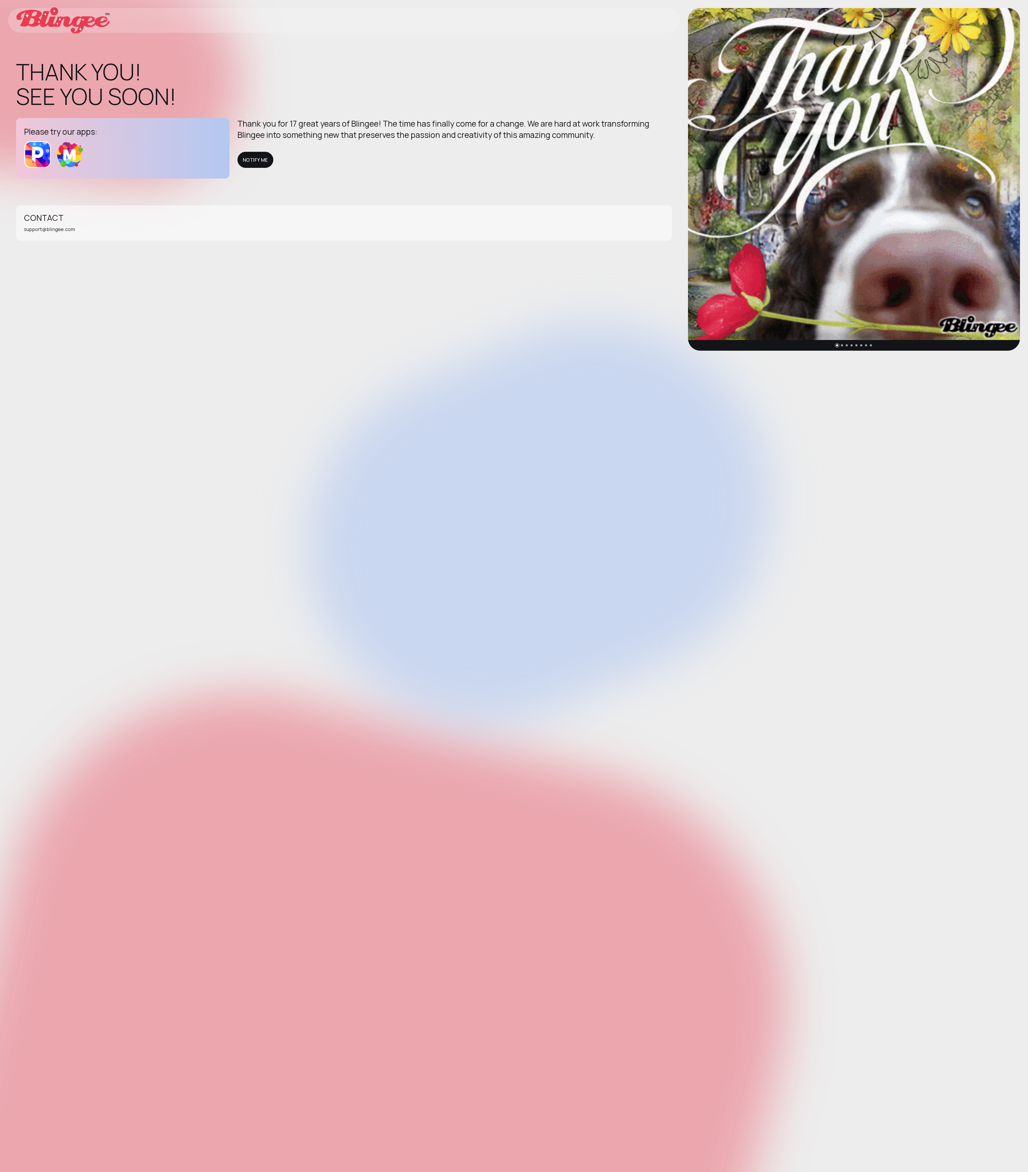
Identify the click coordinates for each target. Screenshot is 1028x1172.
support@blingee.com (49, 229)
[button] (837, 345)
